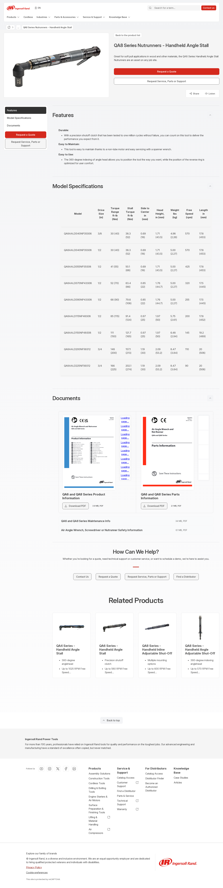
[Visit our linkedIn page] (74, 769)
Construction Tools (99, 778)
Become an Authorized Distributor (151, 787)
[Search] (150, 8)
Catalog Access (125, 777)
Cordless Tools (97, 783)
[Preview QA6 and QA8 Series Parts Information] (167, 452)
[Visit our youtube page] (41, 769)
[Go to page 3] (125, 452)
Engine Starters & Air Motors (98, 798)
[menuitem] (13, 17)
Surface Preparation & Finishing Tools (97, 809)
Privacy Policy (34, 867)
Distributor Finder (154, 778)
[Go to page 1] (125, 423)
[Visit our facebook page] (66, 769)
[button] (135, 115)
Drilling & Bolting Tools (97, 790)
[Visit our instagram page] (49, 769)
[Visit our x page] (58, 769)
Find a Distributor (126, 791)
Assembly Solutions (99, 773)
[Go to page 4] (125, 466)
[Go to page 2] (125, 437)
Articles (178, 782)
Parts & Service (125, 795)
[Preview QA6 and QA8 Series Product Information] (89, 452)
